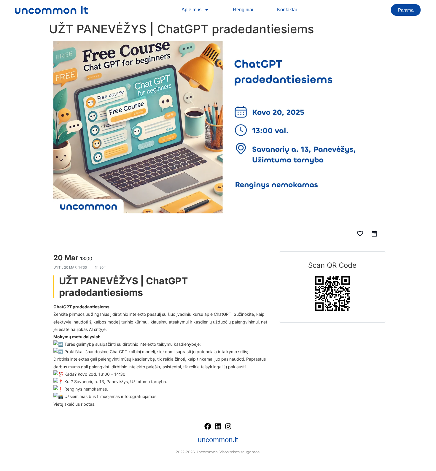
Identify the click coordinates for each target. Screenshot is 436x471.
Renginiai (243, 9)
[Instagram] (228, 426)
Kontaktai (287, 9)
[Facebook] (208, 426)
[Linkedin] (218, 426)
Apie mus (191, 9)
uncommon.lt (218, 440)
